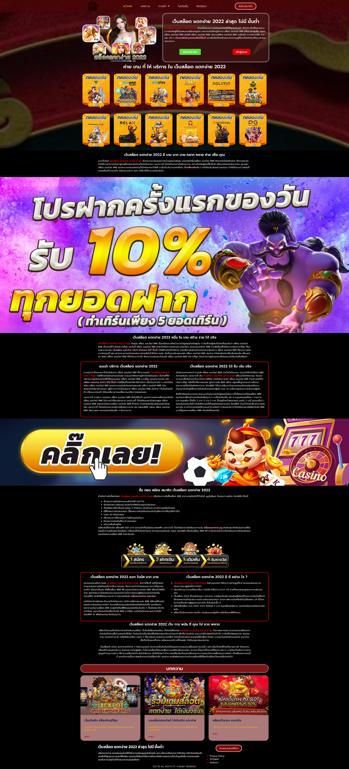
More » (87, 737)
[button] (245, 6)
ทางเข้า (162, 6)
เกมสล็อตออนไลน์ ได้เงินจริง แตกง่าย (172, 720)
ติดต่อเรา (202, 6)
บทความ (145, 6)
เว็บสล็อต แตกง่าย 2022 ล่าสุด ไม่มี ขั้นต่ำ (131, 747)
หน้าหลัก (127, 6)
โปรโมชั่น (183, 6)
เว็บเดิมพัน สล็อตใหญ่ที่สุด (101, 720)
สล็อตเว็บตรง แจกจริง (227, 720)
